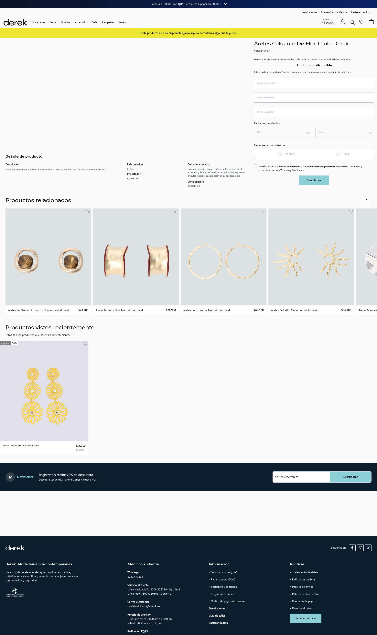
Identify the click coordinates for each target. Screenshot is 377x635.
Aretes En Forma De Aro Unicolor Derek (207, 310)
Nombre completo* (266, 97)
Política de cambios (303, 579)
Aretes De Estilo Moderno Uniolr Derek (294, 310)
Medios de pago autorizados (228, 601)
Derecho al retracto (303, 608)
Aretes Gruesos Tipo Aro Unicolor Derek (120, 310)
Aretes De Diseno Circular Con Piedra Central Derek (39, 310)
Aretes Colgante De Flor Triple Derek (21, 445)
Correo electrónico (286, 477)
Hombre (290, 153)
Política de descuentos (305, 594)
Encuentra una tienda (224, 586)
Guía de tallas (217, 615)
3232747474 (135, 576)
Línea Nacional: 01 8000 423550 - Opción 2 (153, 589)
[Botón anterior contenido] (366, 200)
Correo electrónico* (266, 82)
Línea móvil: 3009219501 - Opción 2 (149, 593)
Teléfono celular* (265, 112)
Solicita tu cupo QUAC (224, 572)
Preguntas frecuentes (223, 594)
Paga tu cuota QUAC (223, 579)
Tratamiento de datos (305, 572)
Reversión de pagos (304, 601)
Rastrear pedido (218, 623)
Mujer (347, 153)
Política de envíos (302, 586)
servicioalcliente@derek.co (143, 606)
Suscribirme (314, 180)
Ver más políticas (306, 618)
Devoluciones (217, 608)
